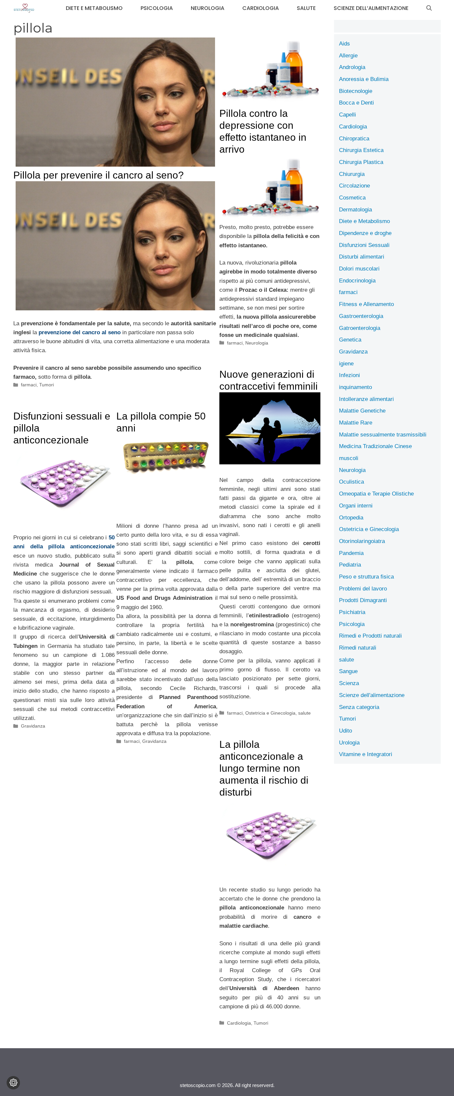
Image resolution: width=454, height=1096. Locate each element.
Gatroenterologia (359, 328)
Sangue (348, 671)
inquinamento (355, 387)
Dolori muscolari (359, 269)
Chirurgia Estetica (361, 150)
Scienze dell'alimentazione (371, 695)
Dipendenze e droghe (365, 233)
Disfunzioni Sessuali (364, 245)
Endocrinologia (357, 280)
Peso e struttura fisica (366, 577)
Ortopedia (351, 517)
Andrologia (352, 67)
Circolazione (354, 186)
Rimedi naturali (357, 648)
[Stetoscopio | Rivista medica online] (24, 8)
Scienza (349, 683)
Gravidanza (33, 726)
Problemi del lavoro (363, 589)
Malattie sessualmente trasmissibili (382, 434)
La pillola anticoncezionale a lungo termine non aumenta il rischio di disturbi (263, 768)
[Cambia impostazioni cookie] (13, 1082)
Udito (345, 731)
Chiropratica (354, 138)
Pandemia (351, 553)
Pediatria (350, 565)
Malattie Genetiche (362, 411)
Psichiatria (352, 612)
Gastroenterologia (361, 316)
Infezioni (349, 375)
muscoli (348, 458)
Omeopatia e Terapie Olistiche (376, 494)
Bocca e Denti (356, 103)
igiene (346, 363)
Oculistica (351, 482)
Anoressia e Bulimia (364, 79)
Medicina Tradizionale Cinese (375, 446)
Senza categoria (359, 707)
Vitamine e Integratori (365, 754)
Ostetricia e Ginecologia (270, 713)
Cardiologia (260, 8)
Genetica (350, 340)
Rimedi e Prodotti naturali (370, 636)
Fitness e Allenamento (366, 304)
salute (306, 8)
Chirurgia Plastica (361, 162)
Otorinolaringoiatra (362, 541)
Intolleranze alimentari (366, 399)
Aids (344, 43)
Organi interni (356, 506)
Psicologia (157, 8)
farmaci (29, 384)
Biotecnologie (355, 91)
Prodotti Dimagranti (363, 600)
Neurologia (207, 8)
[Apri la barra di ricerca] (429, 8)
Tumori (46, 384)
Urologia (349, 743)
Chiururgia (352, 174)
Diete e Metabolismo (94, 8)
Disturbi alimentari (361, 257)
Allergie (348, 55)
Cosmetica (352, 198)
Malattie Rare (355, 423)
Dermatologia (355, 209)
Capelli (347, 115)
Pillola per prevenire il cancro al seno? (98, 175)
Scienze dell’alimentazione (371, 8)
